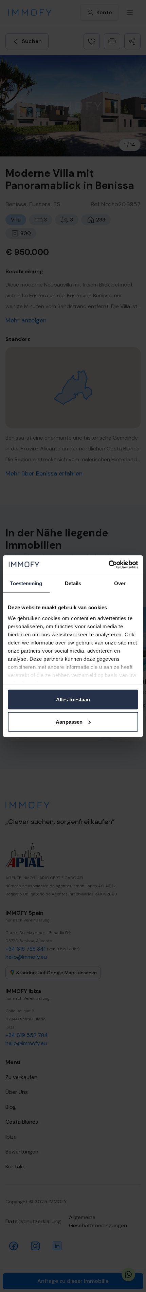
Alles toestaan (73, 699)
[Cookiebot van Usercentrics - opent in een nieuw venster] (108, 564)
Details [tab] (73, 583)
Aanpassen (69, 721)
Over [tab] (120, 583)
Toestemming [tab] (26, 583)
